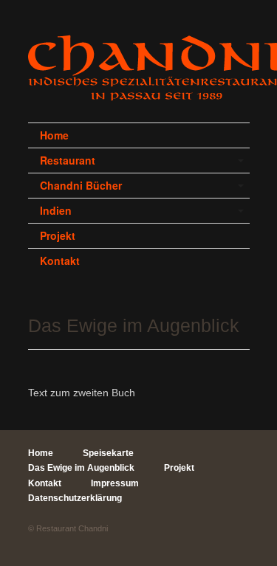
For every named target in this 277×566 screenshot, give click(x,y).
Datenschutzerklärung (75, 498)
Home (54, 135)
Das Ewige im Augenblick (81, 468)
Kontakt (60, 260)
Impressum (115, 483)
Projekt (57, 235)
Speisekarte (108, 453)
